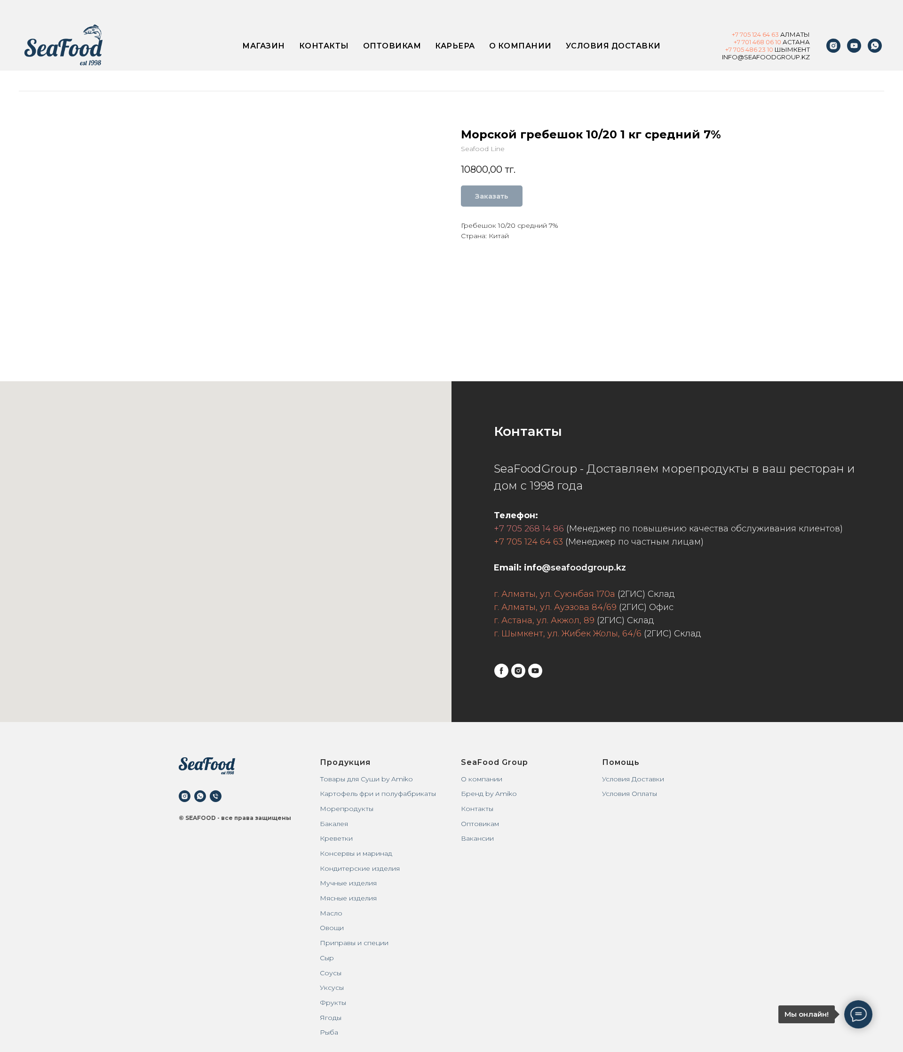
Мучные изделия (348, 883)
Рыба (329, 1032)
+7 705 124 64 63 (528, 542)
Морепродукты (346, 808)
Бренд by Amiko (489, 793)
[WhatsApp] (875, 46)
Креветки (336, 838)
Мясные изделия (348, 898)
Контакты (324, 45)
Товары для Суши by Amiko (366, 779)
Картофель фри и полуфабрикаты (378, 793)
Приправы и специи (354, 943)
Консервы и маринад (356, 853)
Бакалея (334, 823)
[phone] (216, 796)
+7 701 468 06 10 (757, 42)
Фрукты (333, 1002)
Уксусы (332, 987)
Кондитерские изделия (360, 868)
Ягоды (330, 1017)
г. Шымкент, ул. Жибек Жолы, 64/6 (568, 633)
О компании (520, 45)
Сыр (327, 958)
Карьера (455, 45)
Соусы (330, 973)
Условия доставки (613, 45)
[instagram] (833, 46)
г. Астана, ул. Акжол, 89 (544, 620)
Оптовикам (392, 45)
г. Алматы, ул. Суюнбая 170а (554, 594)
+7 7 (731, 49)
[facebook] (501, 671)
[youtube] (854, 46)
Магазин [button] (263, 45)
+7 (736, 34)
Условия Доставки (633, 779)
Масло (331, 913)
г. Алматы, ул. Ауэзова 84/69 (555, 607)
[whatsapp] (200, 796)
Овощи (332, 928)
